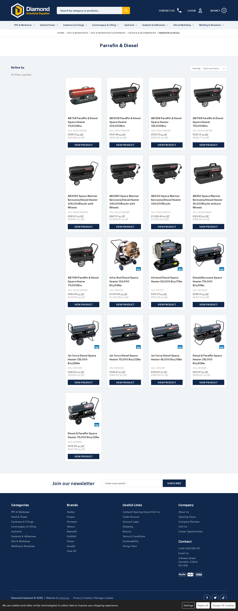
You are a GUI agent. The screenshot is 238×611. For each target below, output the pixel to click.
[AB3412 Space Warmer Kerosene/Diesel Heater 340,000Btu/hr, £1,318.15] (167, 173)
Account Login (131, 521)
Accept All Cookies (223, 605)
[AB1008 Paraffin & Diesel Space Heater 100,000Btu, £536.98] (125, 95)
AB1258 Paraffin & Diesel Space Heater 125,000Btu (166, 122)
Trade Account (131, 516)
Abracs (71, 526)
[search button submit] (126, 10)
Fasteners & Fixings (73, 25)
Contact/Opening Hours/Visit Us (141, 511)
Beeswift (72, 531)
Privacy (77, 597)
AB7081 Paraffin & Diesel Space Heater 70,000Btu (83, 281)
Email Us (183, 553)
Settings (188, 605)
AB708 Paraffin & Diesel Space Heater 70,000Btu (83, 122)
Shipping (128, 526)
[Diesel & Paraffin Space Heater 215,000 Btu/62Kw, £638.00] (208, 333)
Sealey (71, 511)
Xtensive (64, 597)
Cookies (87, 597)
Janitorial (129, 25)
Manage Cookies (103, 597)
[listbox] (214, 68)
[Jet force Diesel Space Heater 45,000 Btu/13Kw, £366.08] (167, 333)
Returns (127, 531)
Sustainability (130, 541)
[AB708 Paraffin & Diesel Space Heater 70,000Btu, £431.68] (83, 95)
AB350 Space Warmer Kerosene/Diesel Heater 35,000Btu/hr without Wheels (207, 202)
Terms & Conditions (134, 536)
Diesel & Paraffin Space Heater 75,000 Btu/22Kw (83, 435)
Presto (70, 541)
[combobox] (89, 10)
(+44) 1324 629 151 (189, 548)
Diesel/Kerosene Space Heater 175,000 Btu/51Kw (207, 281)
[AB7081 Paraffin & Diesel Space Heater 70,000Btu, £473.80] (83, 255)
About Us (183, 511)
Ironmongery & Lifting (104, 25)
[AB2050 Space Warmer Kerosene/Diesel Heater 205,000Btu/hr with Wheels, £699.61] (83, 173)
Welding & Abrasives (210, 25)
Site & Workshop (182, 25)
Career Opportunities (190, 531)
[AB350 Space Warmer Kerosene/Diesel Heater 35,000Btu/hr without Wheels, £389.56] (208, 173)
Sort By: (197, 68)
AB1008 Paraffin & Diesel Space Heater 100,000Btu (125, 122)
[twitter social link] (215, 597)
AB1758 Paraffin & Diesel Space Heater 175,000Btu (208, 122)
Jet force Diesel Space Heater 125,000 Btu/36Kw (82, 359)
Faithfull (71, 536)
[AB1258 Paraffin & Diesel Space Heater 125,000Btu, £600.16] (167, 95)
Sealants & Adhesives (153, 25)
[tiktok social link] (223, 597)
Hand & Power (47, 25)
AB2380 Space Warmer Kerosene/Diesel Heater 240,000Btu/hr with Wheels (124, 202)
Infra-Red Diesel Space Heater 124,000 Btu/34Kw (123, 281)
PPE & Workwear (23, 25)
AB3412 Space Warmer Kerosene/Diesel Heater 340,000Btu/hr (166, 200)
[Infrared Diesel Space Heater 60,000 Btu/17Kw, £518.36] (167, 255)
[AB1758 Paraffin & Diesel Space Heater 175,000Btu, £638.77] (208, 95)
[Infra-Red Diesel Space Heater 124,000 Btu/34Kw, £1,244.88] (125, 255)
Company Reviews (188, 521)
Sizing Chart (130, 546)
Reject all (203, 605)
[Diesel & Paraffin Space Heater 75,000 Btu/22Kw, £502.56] (83, 411)
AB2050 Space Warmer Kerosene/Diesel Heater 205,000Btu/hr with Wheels (83, 202)
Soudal (71, 546)
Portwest (72, 521)
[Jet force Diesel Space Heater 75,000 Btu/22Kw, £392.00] (125, 333)
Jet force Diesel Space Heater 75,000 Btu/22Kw (125, 357)
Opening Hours (187, 516)
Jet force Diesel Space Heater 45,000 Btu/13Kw (166, 357)
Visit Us (182, 526)
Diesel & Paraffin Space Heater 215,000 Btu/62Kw (207, 359)
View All (71, 550)
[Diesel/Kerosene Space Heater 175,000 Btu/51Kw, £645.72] (208, 255)
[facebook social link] (207, 597)
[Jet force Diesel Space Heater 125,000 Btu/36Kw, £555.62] (83, 333)
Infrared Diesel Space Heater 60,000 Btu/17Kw (166, 279)
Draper (71, 516)
